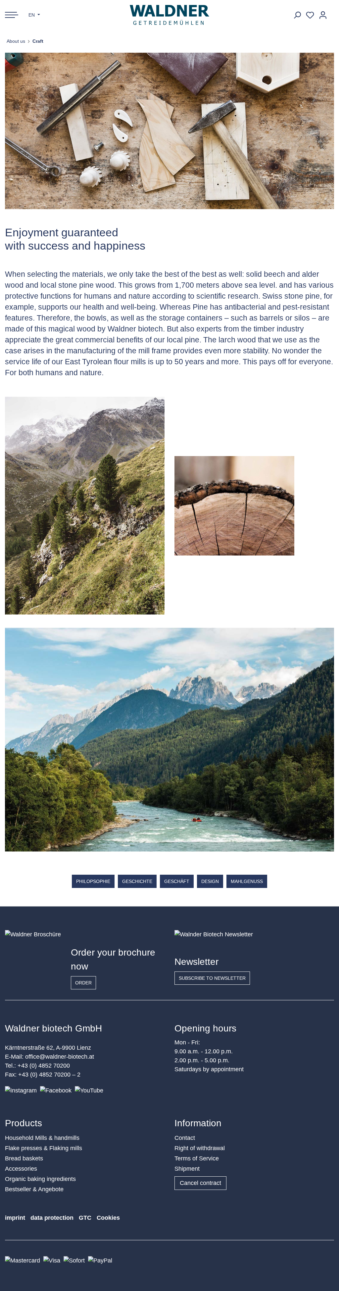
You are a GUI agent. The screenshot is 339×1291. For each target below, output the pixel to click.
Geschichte (137, 881)
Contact (184, 1138)
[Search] (297, 15)
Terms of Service (196, 1158)
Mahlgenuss (247, 881)
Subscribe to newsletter (212, 978)
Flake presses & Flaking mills (43, 1148)
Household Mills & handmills (42, 1138)
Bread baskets (24, 1158)
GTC (85, 1217)
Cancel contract (200, 1183)
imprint (15, 1217)
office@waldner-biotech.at (59, 1056)
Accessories (21, 1168)
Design (210, 881)
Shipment (187, 1168)
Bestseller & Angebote (34, 1189)
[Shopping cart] (331, 13)
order (83, 982)
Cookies (108, 1217)
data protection (51, 1217)
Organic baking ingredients (40, 1179)
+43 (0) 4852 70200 (44, 1065)
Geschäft (176, 881)
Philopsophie (93, 881)
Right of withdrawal (199, 1148)
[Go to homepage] (170, 15)
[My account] (322, 15)
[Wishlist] (310, 15)
